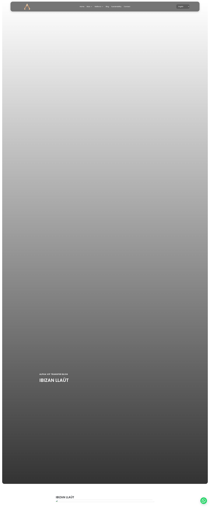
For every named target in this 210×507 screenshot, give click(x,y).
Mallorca (98, 7)
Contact (127, 7)
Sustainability (116, 7)
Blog (107, 7)
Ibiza (88, 7)
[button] (203, 500)
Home (82, 7)
